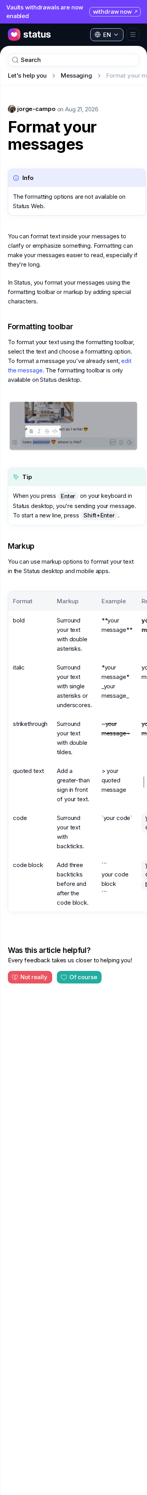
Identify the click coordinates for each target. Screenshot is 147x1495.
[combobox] (106, 35)
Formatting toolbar (40, 326)
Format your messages (52, 135)
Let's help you (27, 75)
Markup (21, 546)
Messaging (76, 75)
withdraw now (112, 11)
